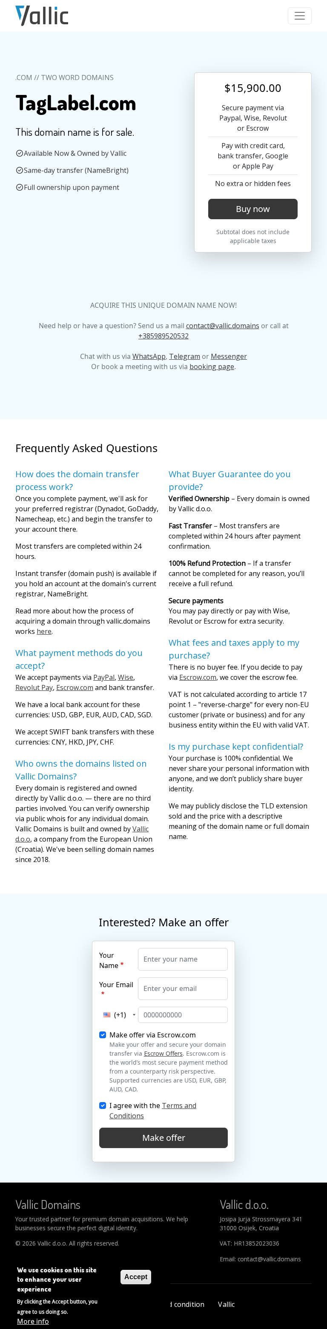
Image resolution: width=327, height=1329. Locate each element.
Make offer (163, 1137)
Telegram (184, 356)
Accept (135, 1276)
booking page (211, 366)
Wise (125, 677)
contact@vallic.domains (222, 325)
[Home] (41, 15)
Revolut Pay (34, 687)
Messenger (229, 356)
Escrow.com (74, 687)
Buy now (253, 209)
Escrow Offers (163, 1053)
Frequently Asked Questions (86, 448)
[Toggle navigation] (300, 15)
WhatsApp (149, 356)
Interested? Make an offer (164, 922)
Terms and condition (171, 1304)
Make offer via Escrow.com (152, 1035)
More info (33, 1321)
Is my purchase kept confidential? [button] (236, 746)
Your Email (116, 984)
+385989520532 (163, 336)
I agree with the (152, 1110)
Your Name (108, 960)
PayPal (104, 677)
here (44, 631)
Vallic (226, 1304)
